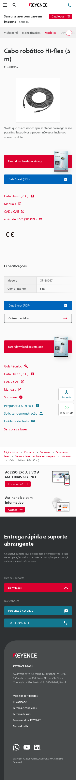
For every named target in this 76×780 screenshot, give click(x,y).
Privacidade (20, 702)
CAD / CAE (11, 211)
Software (10, 397)
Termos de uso (22, 714)
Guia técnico (13, 366)
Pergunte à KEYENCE (19, 405)
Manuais (10, 204)
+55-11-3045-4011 (18, 623)
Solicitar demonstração (20, 413)
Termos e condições (25, 708)
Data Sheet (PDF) (16, 196)
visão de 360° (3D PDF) (20, 219)
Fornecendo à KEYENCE (27, 720)
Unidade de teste (16, 421)
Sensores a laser (15, 429)
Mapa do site (20, 726)
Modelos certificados (25, 696)
